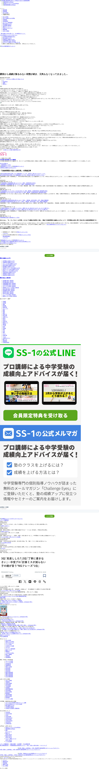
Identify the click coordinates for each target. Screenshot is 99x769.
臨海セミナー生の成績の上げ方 (10, 270)
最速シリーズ (8, 650)
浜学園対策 (8, 664)
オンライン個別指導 (7, 22)
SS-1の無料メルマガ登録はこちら (8, 243)
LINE (4, 82)
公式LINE (7, 712)
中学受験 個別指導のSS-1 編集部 (8, 159)
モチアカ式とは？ (9, 643)
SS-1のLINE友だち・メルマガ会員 (13, 704)
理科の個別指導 (9, 675)
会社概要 (19, 744)
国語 (4, 310)
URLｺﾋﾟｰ (5, 84)
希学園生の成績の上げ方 (9, 266)
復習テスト (5, 322)
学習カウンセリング (7, 28)
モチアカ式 (6, 757)
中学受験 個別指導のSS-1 (9, 36)
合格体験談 (5, 21)
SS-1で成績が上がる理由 (9, 18)
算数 (4, 304)
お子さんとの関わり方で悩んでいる (11, 42)
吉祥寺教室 (8, 684)
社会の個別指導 (9, 676)
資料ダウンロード (7, 26)
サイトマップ (43, 745)
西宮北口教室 (8, 696)
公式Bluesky (8, 723)
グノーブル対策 (9, 662)
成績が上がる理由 (9, 641)
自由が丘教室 (8, 691)
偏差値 (4, 324)
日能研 (14, 149)
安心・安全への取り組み (33, 745)
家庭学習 (5, 307)
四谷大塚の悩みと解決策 (9, 289)
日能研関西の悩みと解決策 (9, 40)
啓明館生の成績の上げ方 (9, 273)
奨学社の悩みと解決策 (8, 293)
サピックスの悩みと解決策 (9, 286)
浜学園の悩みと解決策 (8, 280)
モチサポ (7, 647)
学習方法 (5, 321)
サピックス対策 (9, 661)
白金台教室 (8, 690)
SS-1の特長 (5, 12)
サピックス (5, 308)
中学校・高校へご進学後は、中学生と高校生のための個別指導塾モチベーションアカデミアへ (22, 755)
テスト (4, 334)
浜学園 (4, 303)
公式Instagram (8, 717)
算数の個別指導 (9, 673)
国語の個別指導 (9, 672)
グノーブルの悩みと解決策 (9, 294)
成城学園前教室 (9, 689)
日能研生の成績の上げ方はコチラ (8, 167)
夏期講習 (5, 341)
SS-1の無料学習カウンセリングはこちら (56, 224)
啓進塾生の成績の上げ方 (9, 275)
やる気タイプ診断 (9, 646)
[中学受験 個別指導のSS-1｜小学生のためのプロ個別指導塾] (15, 0)
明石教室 (7, 697)
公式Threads (8, 719)
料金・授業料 (8, 654)
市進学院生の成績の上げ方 (9, 272)
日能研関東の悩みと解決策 (9, 284)
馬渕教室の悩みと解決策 (9, 290)
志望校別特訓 (6, 342)
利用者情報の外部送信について (17, 745)
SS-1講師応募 (26, 744)
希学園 (4, 305)
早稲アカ (5, 314)
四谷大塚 (5, 315)
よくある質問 (8, 741)
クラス (4, 336)
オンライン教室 (9, 698)
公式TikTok (8, 722)
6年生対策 (7, 668)
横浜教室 (7, 693)
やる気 (4, 149)
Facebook (5, 81)
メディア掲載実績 (4, 744)
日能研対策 (8, 665)
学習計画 (5, 335)
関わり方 (18, 149)
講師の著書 (13, 744)
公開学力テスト (6, 338)
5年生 (4, 319)
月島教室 (7, 682)
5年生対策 (7, 669)
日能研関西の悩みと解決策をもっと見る (9, 217)
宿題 (11, 149)
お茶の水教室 (8, 683)
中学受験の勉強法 (7, 25)
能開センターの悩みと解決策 (10, 296)
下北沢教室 (8, 686)
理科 (4, 332)
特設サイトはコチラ (5, 603)
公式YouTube (8, 713)
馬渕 (4, 329)
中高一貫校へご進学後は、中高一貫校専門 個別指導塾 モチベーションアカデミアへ (20, 749)
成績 (4, 312)
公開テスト (5, 317)
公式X (6, 715)
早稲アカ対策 (8, 666)
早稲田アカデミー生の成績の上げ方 (11, 268)
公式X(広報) (8, 716)
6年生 (4, 318)
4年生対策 (7, 671)
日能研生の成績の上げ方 (9, 39)
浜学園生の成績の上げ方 (9, 261)
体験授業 (5, 10)
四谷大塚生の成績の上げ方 (9, 265)
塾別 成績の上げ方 (7, 23)
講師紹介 (7, 651)
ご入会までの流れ (9, 653)
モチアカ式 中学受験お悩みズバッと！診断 (15, 702)
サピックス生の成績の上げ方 (10, 263)
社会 (4, 331)
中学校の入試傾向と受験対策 (12, 708)
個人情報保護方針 (4, 745)
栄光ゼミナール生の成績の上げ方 (11, 269)
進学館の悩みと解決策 (8, 291)
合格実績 (5, 11)
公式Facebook (8, 720)
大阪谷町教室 (8, 694)
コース (8, 149)
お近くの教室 (6, 31)
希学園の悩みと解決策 (8, 282)
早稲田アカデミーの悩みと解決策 (11, 287)
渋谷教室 (7, 687)
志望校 (4, 328)
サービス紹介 (8, 644)
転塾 (4, 326)
